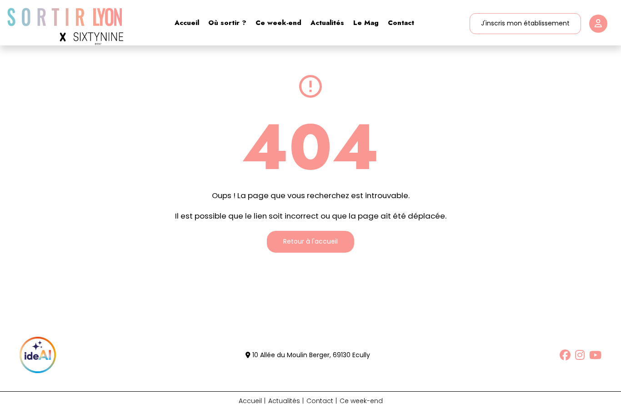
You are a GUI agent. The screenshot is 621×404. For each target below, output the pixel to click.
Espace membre (598, 24)
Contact (401, 23)
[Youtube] (595, 355)
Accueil (187, 23)
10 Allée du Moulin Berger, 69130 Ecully (310, 354)
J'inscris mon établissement (525, 23)
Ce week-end (278, 23)
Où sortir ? (227, 23)
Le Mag (366, 23)
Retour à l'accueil (310, 241)
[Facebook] (565, 355)
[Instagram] (580, 355)
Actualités (327, 23)
